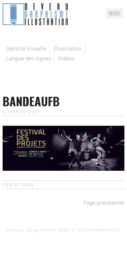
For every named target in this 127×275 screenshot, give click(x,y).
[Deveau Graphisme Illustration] (35, 23)
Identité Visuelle (26, 48)
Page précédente (103, 202)
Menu (114, 13)
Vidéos (66, 58)
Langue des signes (28, 58)
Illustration (67, 48)
